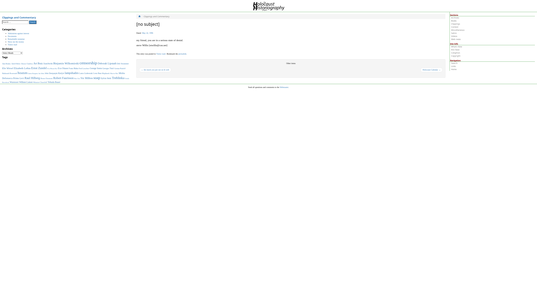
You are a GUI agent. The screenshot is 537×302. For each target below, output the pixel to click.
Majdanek (106, 73)
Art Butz (38, 63)
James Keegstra (33, 73)
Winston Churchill (40, 82)
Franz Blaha (73, 68)
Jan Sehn (41, 73)
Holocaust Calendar (432, 70)
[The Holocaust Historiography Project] (268, 6)
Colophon (455, 52)
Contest (454, 27)
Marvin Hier (114, 73)
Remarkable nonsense (16, 39)
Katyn (61, 73)
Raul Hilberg (32, 78)
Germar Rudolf (119, 68)
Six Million (87, 78)
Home (454, 69)
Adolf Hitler (15, 64)
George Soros (96, 68)
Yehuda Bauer (54, 82)
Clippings (455, 24)
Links (453, 66)
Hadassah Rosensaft (9, 73)
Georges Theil (108, 68)
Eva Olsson (63, 68)
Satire (454, 33)
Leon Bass (97, 73)
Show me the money (16, 42)
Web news (456, 39)
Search (454, 63)
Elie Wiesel (7, 68)
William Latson (26, 82)
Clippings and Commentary (19, 17)
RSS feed (455, 49)
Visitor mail (161, 54)
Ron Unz (77, 78)
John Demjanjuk (51, 73)
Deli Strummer (123, 63)
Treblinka (118, 78)
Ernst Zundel (39, 68)
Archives (455, 17)
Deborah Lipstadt (107, 63)
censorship (88, 63)
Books (454, 20)
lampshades (71, 73)
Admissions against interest (18, 33)
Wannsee (14, 82)
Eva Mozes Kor (52, 68)
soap (96, 78)
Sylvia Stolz (106, 78)
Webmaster (284, 87)
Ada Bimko (6, 64)
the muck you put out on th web (155, 70)
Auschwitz (48, 63)
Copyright (455, 56)
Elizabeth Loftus (22, 68)
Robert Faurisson (63, 78)
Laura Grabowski (86, 73)
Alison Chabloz (27, 64)
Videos (454, 36)
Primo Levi (18, 78)
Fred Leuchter (84, 68)
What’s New (456, 46)
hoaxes (23, 73)
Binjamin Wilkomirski (66, 63)
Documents (12, 36)
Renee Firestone (47, 78)
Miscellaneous (458, 30)
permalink (182, 54)
